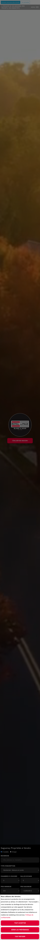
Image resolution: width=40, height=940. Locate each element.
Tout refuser (20, 936)
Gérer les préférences (20, 930)
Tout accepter (20, 923)
